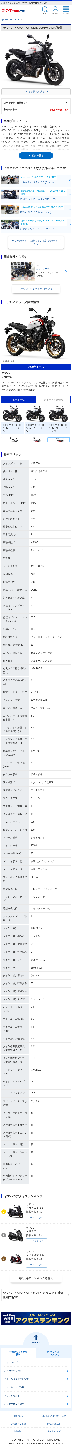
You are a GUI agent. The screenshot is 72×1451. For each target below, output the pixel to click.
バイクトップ (11, 1362)
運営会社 (18, 1431)
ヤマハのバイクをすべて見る (36, 288)
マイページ (55, 13)
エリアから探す (12, 1395)
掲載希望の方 (53, 1423)
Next (65, 271)
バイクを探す (36, 1217)
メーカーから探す (13, 1370)
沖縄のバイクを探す (19, 1353)
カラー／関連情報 (53, 399)
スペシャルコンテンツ (53, 1353)
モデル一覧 (19, 399)
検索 (44, 13)
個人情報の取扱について (54, 1416)
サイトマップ (53, 1431)
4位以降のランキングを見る (36, 1278)
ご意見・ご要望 (18, 1423)
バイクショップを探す (15, 1387)
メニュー (66, 13)
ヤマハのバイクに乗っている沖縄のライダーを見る (36, 242)
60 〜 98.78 (59, 109)
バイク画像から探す (14, 1404)
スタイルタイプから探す (16, 1379)
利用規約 (18, 1416)
